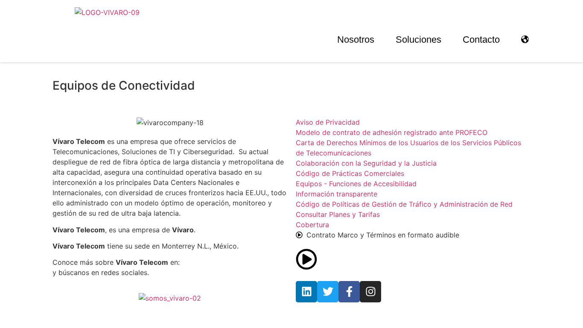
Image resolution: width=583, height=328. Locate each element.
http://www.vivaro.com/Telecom (234, 262)
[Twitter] (327, 291)
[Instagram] (370, 291)
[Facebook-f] (349, 291)
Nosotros (355, 39)
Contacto (481, 39)
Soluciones (418, 39)
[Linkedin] (306, 291)
